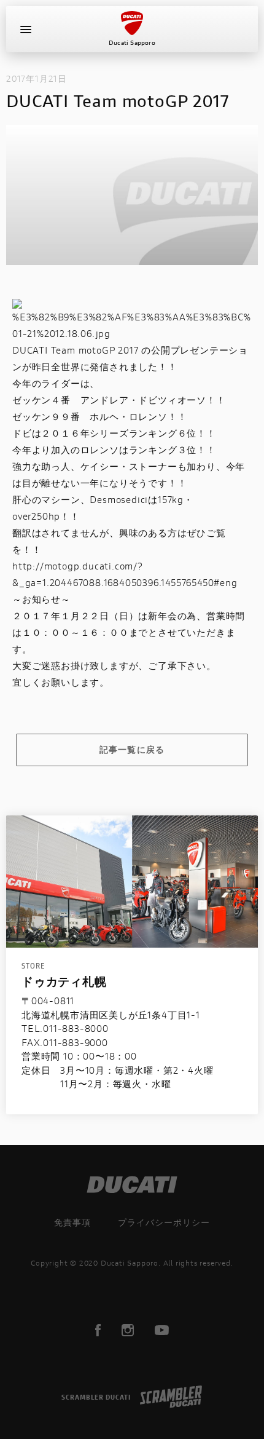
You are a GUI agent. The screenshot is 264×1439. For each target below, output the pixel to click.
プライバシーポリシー (164, 1222)
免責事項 (72, 1222)
